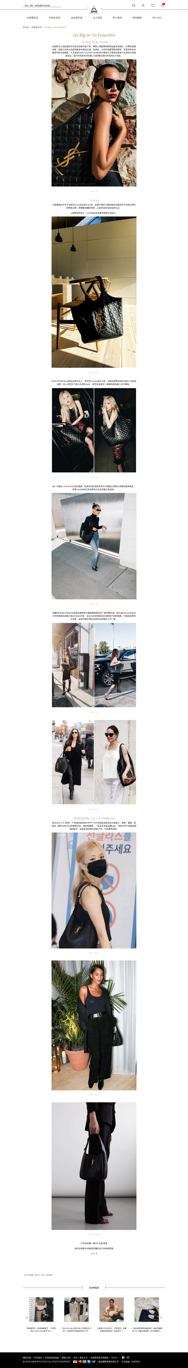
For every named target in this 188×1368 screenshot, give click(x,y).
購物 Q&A (66, 1358)
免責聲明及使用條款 (99, 1358)
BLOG (114, 1358)
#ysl (43, 1275)
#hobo (37, 1275)
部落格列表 (36, 27)
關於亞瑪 (27, 1358)
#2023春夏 (28, 1275)
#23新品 (49, 1275)
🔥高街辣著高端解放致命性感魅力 (35, 5)
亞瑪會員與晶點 (52, 1358)
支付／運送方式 (80, 1358)
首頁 (27, 27)
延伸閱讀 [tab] (94, 1287)
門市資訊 (38, 1358)
